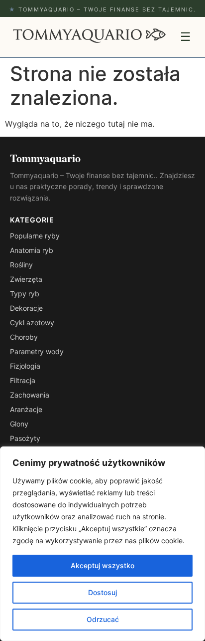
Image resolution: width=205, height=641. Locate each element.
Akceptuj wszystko (102, 565)
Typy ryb (24, 293)
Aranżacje (26, 409)
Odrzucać (103, 619)
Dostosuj (102, 592)
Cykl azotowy (32, 322)
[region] (102, 543)
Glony (19, 424)
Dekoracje (26, 308)
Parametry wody (37, 351)
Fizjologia (25, 366)
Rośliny (21, 264)
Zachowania (29, 395)
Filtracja (22, 380)
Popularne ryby (35, 235)
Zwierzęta (26, 279)
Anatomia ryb (31, 250)
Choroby (24, 337)
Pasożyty (25, 438)
